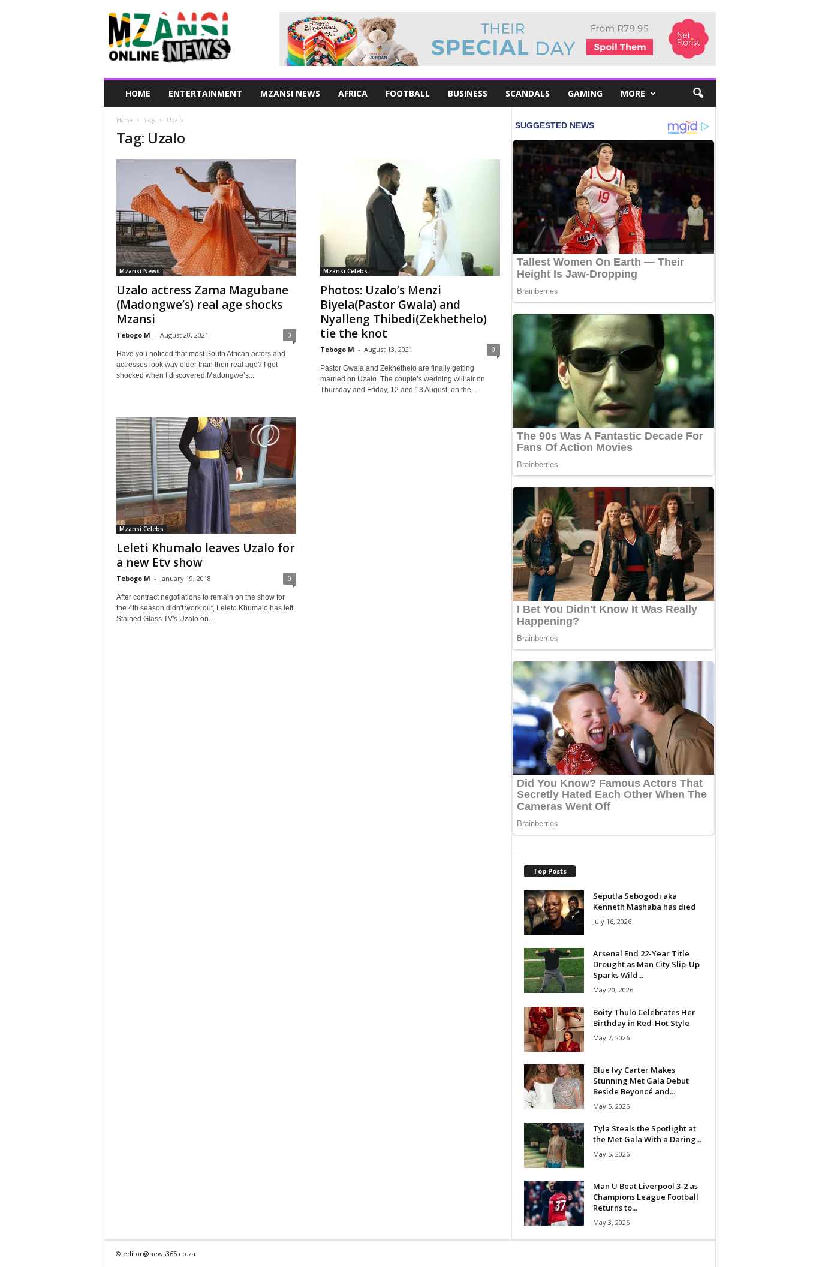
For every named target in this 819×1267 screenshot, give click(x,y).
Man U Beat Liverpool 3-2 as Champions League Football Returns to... (645, 1197)
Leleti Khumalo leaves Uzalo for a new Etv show (205, 555)
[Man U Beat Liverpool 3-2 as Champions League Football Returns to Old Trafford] (554, 1203)
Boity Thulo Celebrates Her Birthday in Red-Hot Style (644, 1017)
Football (408, 93)
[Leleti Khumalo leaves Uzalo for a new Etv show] (206, 475)
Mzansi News (290, 93)
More (633, 93)
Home (137, 93)
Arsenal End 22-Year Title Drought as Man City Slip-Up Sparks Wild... (646, 964)
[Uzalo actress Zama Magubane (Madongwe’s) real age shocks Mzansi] (206, 217)
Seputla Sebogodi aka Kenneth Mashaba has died (644, 901)
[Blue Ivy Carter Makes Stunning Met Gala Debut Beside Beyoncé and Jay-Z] (554, 1086)
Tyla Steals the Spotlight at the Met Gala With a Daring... (647, 1134)
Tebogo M (133, 334)
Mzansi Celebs (345, 271)
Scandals (527, 93)
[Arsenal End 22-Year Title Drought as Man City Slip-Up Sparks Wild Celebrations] (554, 970)
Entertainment (205, 93)
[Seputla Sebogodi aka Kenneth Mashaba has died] (554, 912)
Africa (353, 93)
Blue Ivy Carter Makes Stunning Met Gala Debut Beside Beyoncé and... (641, 1080)
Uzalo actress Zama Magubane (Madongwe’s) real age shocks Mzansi (202, 304)
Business (467, 93)
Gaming (585, 93)
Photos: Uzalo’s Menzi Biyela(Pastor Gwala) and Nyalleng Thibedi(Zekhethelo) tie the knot (403, 311)
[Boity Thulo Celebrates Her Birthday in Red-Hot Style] (554, 1029)
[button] (698, 93)
